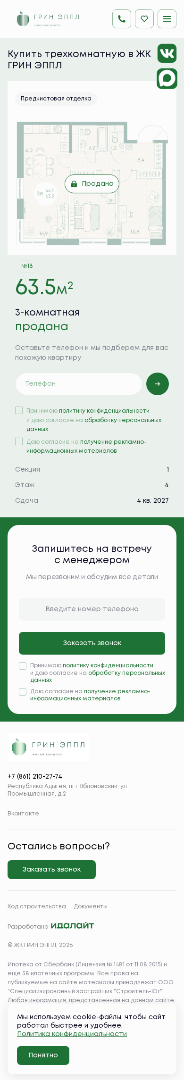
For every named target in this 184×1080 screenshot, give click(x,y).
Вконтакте (23, 813)
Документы (91, 906)
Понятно (43, 1055)
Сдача (26, 501)
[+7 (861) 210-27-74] (121, 18)
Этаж (24, 485)
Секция (27, 470)
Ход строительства (37, 906)
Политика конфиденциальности (72, 1034)
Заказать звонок (92, 643)
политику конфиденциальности (104, 411)
